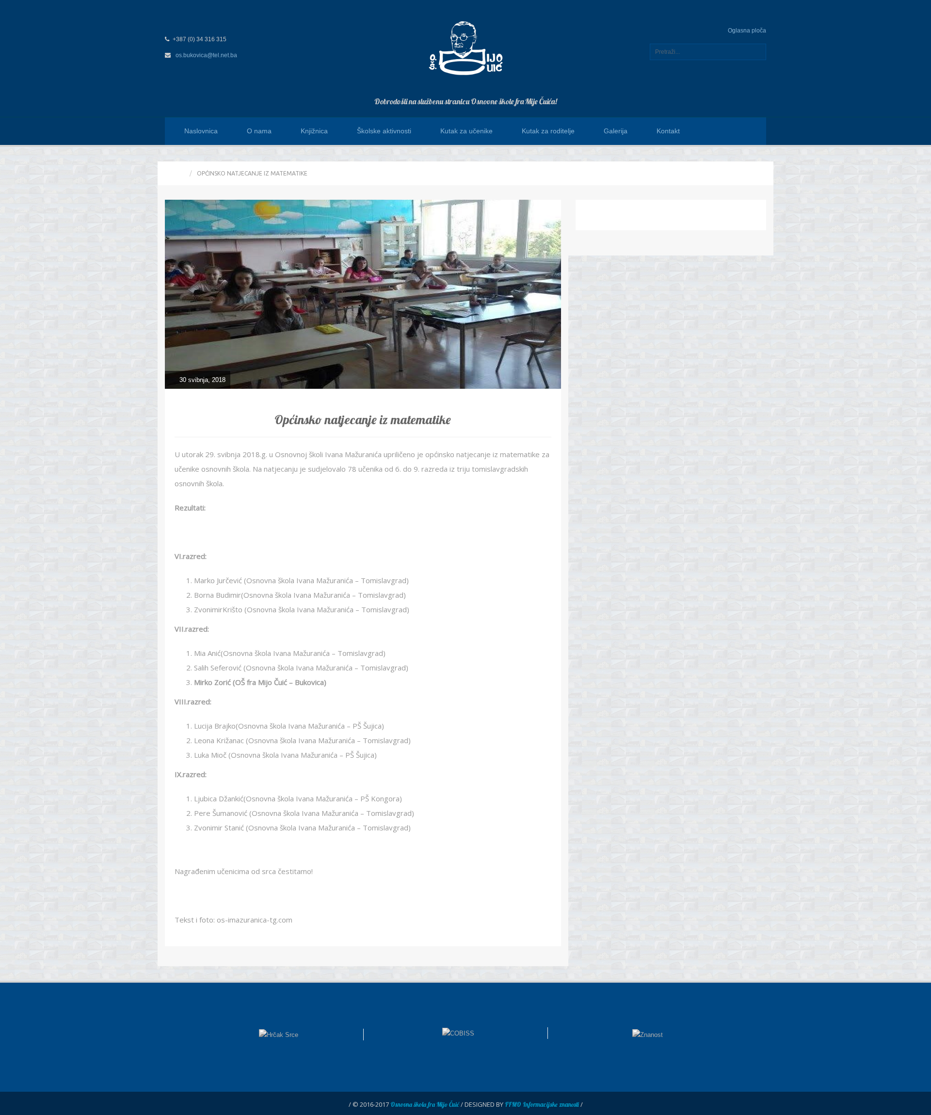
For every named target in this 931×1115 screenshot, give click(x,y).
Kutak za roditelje (548, 131)
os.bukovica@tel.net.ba (206, 55)
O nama (259, 131)
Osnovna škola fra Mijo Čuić (424, 1104)
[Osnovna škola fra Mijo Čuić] (465, 47)
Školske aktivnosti (384, 131)
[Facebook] (753, 131)
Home (176, 173)
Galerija (615, 131)
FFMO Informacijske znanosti (542, 1104)
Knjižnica (314, 131)
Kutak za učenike (466, 131)
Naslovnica (201, 131)
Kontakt (668, 131)
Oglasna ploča (747, 30)
